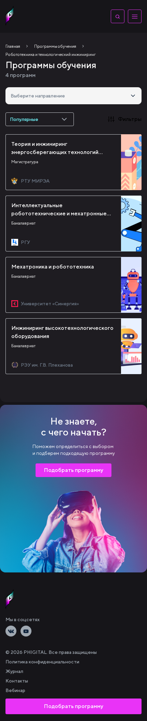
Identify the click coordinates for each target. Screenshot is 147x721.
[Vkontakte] (10, 631)
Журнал (14, 671)
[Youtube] (26, 631)
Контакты (16, 681)
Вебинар (15, 690)
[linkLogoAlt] (9, 599)
